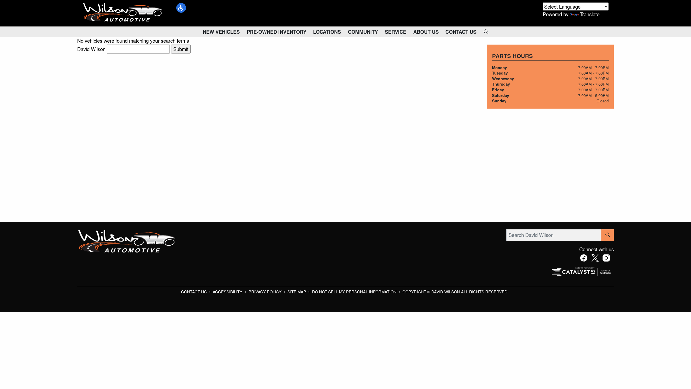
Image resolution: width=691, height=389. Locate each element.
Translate (589, 14)
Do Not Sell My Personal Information (355, 291)
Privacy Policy (266, 291)
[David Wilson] (122, 12)
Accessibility (228, 291)
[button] (181, 7)
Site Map (297, 291)
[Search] (607, 235)
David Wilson (91, 48)
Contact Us (194, 291)
